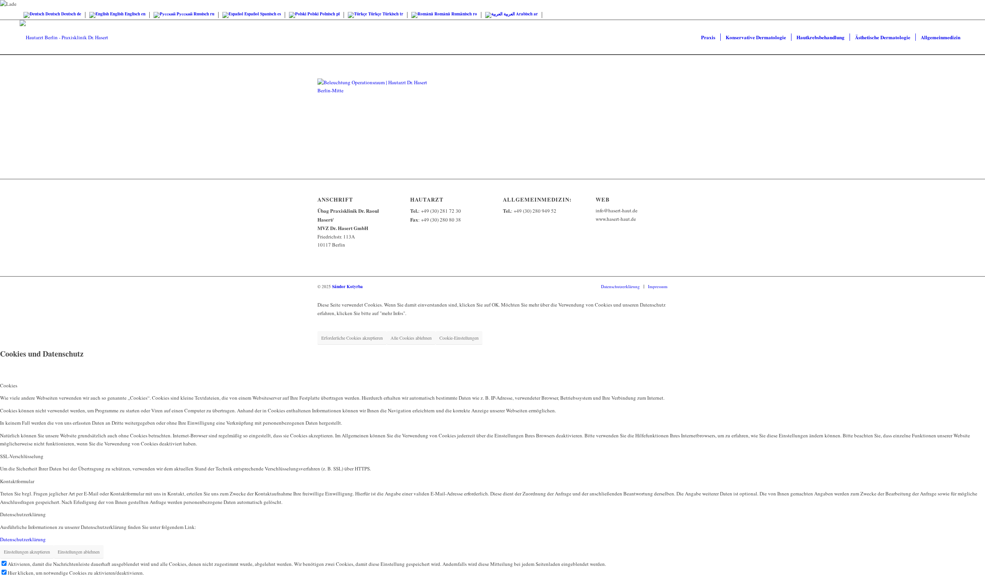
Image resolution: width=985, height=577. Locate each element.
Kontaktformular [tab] (17, 481)
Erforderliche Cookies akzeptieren (352, 338)
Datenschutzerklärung (23, 539)
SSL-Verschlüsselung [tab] (21, 456)
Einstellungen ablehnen (79, 552)
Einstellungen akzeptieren (27, 552)
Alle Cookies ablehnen (411, 338)
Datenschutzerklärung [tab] (23, 514)
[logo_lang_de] (64, 37)
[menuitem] (708, 37)
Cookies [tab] (8, 385)
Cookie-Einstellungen (459, 338)
